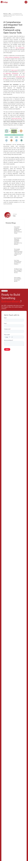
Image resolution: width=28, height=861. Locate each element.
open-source (14, 70)
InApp (14, 216)
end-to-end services (17, 118)
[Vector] (4, 2)
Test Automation (20, 47)
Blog (10, 13)
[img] (14, 134)
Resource (5, 13)
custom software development (12, 57)
